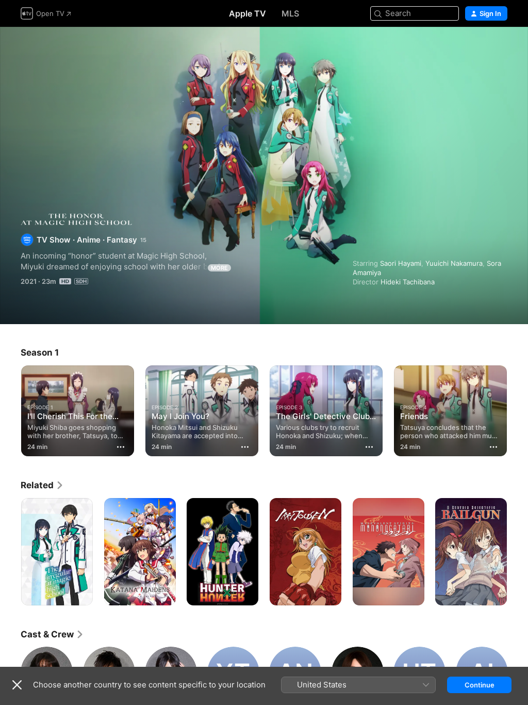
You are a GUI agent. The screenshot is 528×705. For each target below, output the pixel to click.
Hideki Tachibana (408, 282)
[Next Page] (517, 408)
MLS (290, 13)
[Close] (17, 685)
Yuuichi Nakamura (454, 263)
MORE (219, 267)
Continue (479, 685)
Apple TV (247, 13)
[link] (42, 485)
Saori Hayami (400, 263)
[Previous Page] (10, 408)
